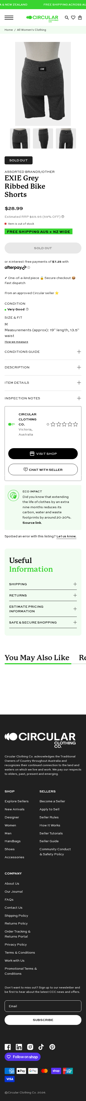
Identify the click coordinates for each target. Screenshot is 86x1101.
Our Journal (14, 891)
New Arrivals (15, 809)
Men (8, 833)
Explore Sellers (17, 801)
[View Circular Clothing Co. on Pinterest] (52, 1046)
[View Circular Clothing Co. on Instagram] (30, 1047)
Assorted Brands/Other (30, 171)
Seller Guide (49, 841)
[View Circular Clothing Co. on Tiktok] (41, 1047)
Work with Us (15, 960)
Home (9, 30)
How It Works (49, 825)
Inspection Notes (22, 398)
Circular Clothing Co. (22, 1092)
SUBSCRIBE (43, 1020)
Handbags (13, 841)
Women (10, 825)
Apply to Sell (49, 809)
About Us (12, 883)
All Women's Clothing (31, 30)
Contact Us (13, 907)
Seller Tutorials (51, 833)
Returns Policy (16, 923)
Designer (12, 817)
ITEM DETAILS (17, 382)
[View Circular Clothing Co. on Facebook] (8, 1047)
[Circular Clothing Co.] (42, 19)
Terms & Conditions (20, 952)
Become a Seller (52, 801)
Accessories (14, 857)
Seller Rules (49, 817)
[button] (67, 18)
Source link (31, 522)
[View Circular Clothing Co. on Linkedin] (19, 1047)
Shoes (10, 849)
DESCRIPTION (17, 367)
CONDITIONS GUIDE (22, 351)
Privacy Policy (16, 944)
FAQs (9, 899)
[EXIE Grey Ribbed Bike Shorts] (20, 138)
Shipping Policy (16, 915)
